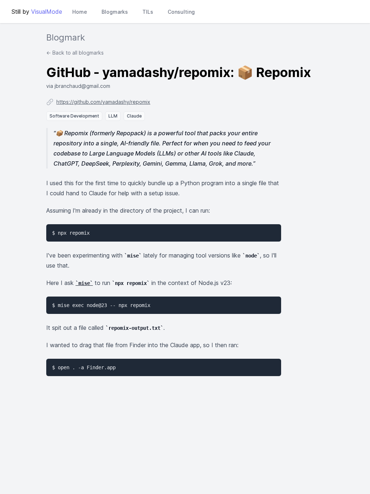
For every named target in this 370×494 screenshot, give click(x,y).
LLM (112, 116)
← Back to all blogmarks (75, 53)
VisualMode (46, 11)
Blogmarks (115, 12)
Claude (134, 116)
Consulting (181, 12)
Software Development (74, 116)
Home (79, 12)
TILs (147, 12)
